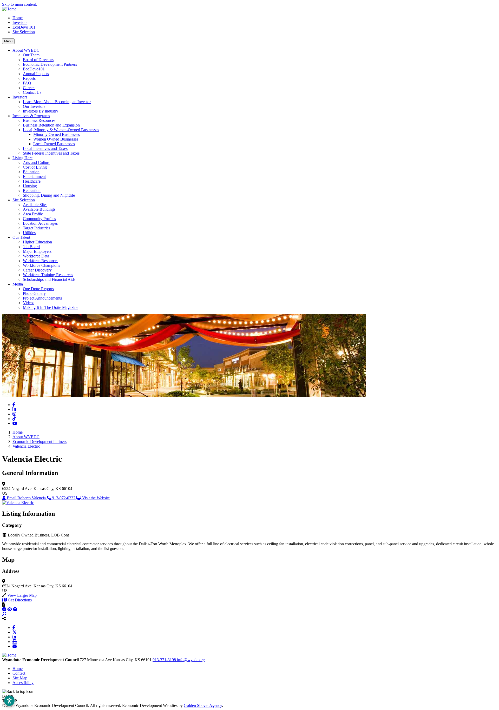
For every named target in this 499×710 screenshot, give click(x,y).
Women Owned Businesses (55, 139)
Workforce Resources (40, 260)
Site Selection (23, 32)
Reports (29, 78)
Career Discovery (37, 270)
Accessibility (23, 682)
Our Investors (34, 106)
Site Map (19, 678)
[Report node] (3, 604)
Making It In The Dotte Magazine (50, 307)
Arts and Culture (36, 162)
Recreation (32, 190)
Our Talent (21, 237)
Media (17, 284)
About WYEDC (26, 50)
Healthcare (32, 181)
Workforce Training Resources (48, 275)
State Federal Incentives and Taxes (51, 153)
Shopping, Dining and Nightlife (49, 195)
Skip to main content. (19, 4)
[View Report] (10, 609)
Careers (29, 87)
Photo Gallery (34, 293)
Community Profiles (39, 218)
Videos (28, 303)
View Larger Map (22, 595)
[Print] (14, 641)
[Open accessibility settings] (9, 700)
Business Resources (39, 120)
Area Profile (33, 214)
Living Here (22, 158)
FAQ (27, 83)
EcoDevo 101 (23, 27)
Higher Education (37, 242)
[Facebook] (13, 627)
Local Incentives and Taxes (45, 148)
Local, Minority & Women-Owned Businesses (61, 130)
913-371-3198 (165, 660)
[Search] (4, 614)
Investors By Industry (40, 111)
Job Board (31, 246)
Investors (19, 22)
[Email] (14, 646)
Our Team (31, 55)
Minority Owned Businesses (56, 134)
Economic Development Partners (50, 64)
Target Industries (36, 228)
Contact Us (32, 92)
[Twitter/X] (14, 632)
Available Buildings (39, 209)
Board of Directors (38, 59)
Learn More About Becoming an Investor (57, 101)
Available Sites (35, 204)
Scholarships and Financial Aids (49, 279)
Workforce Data (36, 256)
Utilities (29, 232)
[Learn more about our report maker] (15, 609)
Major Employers (37, 251)
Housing (30, 186)
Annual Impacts (36, 73)
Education (31, 172)
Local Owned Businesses (54, 144)
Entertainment (34, 176)
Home (17, 18)
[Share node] (4, 618)
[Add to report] (4, 609)
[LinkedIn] (14, 637)
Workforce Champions (41, 265)
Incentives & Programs (31, 116)
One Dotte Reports (38, 289)
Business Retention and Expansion (51, 125)
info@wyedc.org (191, 660)
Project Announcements (42, 298)
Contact (18, 673)
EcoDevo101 (34, 69)
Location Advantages (40, 223)
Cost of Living (35, 167)
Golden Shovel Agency (203, 705)
